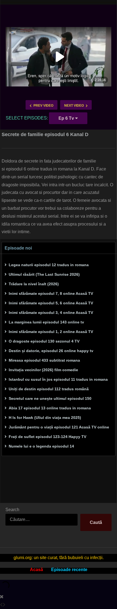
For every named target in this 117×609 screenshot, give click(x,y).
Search (12, 509)
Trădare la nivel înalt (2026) (34, 284)
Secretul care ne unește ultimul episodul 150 (50, 398)
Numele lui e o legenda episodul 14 (41, 446)
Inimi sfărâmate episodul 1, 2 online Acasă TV (51, 331)
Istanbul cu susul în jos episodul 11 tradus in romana (58, 379)
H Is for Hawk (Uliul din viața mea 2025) (45, 417)
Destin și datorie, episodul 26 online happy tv (51, 351)
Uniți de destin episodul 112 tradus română (49, 389)
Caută (96, 522)
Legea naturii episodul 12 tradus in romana (49, 265)
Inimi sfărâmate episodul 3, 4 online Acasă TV (51, 312)
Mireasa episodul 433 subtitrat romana (44, 360)
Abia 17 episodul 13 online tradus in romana (50, 408)
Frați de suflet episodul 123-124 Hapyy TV (47, 436)
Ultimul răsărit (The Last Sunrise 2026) (44, 274)
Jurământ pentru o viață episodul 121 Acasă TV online (59, 427)
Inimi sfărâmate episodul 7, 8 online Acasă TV (51, 293)
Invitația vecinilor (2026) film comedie (43, 370)
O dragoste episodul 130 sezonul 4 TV (44, 341)
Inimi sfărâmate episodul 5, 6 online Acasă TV (51, 303)
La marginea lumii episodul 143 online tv (46, 322)
